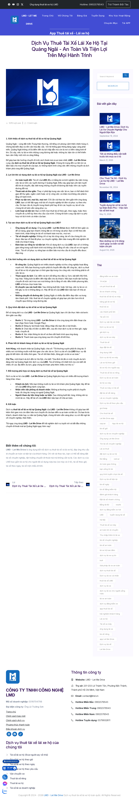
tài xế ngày (104, 484)
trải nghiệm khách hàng (110, 614)
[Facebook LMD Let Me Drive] (9, 4)
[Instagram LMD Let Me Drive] (18, 4)
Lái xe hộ (104, 619)
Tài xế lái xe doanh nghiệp (22, 788)
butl (101, 560)
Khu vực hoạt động (119, 15)
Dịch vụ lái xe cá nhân (109, 576)
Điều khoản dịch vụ (15, 729)
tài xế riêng (104, 634)
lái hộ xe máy (105, 383)
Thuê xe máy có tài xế (109, 388)
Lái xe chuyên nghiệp (109, 398)
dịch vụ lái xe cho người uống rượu (112, 592)
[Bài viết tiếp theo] (87, 484)
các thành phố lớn (107, 312)
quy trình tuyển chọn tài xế (111, 474)
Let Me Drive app (107, 418)
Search (113, 86)
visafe (118, 505)
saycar (103, 423)
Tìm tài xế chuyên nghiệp (110, 444)
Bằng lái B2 (104, 505)
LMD (101, 515)
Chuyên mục (111, 23)
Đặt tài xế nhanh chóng (110, 499)
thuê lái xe (104, 307)
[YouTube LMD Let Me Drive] (13, 4)
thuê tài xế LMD (106, 581)
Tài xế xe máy (106, 624)
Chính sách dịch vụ (15, 720)
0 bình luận (32, 123)
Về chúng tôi (65, 15)
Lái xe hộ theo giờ (107, 362)
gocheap (103, 408)
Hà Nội (102, 520)
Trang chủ (47, 15)
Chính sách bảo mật (15, 716)
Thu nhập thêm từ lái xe (110, 535)
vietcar (117, 459)
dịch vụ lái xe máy (107, 337)
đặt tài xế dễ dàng (107, 393)
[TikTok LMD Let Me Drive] (20, 734)
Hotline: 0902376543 (92, 4)
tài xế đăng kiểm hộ (108, 489)
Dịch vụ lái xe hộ (107, 327)
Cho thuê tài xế (106, 413)
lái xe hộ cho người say (110, 367)
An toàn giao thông (108, 464)
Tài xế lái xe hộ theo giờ (21, 759)
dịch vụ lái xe (105, 586)
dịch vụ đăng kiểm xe (109, 604)
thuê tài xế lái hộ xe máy (110, 296)
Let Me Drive (105, 649)
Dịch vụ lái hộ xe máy (109, 357)
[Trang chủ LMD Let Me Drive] (13, 676)
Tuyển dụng (98, 15)
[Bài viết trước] (8, 484)
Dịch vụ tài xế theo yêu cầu (111, 403)
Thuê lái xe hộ (16, 783)
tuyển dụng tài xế (117, 515)
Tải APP (126, 23)
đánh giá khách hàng (109, 494)
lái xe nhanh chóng (108, 291)
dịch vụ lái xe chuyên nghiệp (112, 434)
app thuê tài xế (106, 609)
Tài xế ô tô (104, 317)
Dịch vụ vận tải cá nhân (110, 322)
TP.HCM (103, 281)
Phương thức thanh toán (18, 724)
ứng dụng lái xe (106, 629)
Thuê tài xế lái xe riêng (109, 373)
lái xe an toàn (105, 598)
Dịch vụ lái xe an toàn (109, 378)
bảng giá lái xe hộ (107, 302)
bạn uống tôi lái (106, 469)
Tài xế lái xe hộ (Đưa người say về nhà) (28, 754)
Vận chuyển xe (17, 773)
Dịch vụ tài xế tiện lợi (108, 479)
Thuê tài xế (104, 342)
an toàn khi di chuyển (109, 530)
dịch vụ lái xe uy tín (108, 555)
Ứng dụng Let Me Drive (109, 439)
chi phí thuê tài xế (107, 286)
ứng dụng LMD (106, 352)
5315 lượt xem (14, 123)
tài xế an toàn (105, 545)
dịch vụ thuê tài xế (108, 570)
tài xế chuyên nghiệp (109, 540)
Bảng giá (82, 15)
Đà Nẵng (103, 459)
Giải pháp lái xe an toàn (110, 565)
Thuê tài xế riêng (17, 778)
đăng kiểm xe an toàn (109, 276)
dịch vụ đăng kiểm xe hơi (110, 510)
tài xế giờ (104, 428)
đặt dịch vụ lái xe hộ (108, 454)
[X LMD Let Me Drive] (22, 4)
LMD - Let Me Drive (90, 679)
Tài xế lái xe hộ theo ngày (22, 764)
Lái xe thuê (104, 449)
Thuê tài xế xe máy (108, 525)
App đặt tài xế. (106, 347)
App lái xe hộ (117, 423)
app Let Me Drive (107, 639)
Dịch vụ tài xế (105, 644)
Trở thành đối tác (118, 4)
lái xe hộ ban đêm (107, 550)
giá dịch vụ (104, 332)
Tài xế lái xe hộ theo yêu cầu (23, 769)
